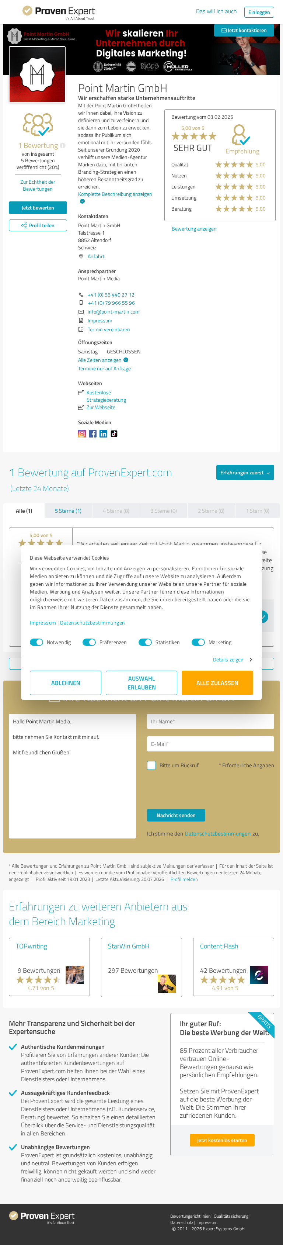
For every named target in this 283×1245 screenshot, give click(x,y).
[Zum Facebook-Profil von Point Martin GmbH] (94, 437)
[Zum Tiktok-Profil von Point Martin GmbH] (115, 437)
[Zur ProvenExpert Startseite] (58, 14)
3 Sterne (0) (163, 511)
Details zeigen (228, 659)
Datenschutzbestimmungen (92, 622)
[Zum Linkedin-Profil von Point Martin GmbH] (104, 437)
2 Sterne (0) (211, 511)
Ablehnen (65, 682)
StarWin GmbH (128, 945)
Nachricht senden (176, 815)
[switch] (89, 642)
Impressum (43, 622)
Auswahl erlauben (141, 682)
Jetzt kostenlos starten (222, 1140)
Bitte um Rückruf (179, 765)
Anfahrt (96, 256)
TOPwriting (31, 945)
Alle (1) (24, 510)
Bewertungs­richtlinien (190, 1216)
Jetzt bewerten (38, 207)
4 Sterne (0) (116, 511)
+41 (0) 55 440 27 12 (111, 294)
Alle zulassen (217, 682)
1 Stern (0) (257, 511)
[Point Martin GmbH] (37, 74)
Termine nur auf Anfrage (104, 368)
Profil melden (184, 879)
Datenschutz (181, 1222)
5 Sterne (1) (68, 511)
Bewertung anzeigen (194, 228)
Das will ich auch (216, 11)
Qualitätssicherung (231, 1216)
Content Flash (219, 945)
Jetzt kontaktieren (247, 30)
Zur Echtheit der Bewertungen (37, 185)
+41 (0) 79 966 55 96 (111, 302)
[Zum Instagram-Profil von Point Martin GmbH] (83, 437)
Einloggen (259, 11)
